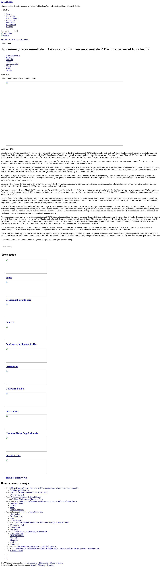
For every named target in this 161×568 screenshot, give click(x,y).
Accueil (8, 14)
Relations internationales (19, 490)
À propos (9, 27)
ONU (12, 508)
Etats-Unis (9, 60)
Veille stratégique (12, 18)
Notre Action (10, 16)
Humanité (14, 540)
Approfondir (10, 20)
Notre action (13, 39)
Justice (12, 505)
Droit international (17, 503)
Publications (10, 22)
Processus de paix (17, 510)
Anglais (33, 565)
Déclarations (24, 39)
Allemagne (10, 58)
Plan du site (43, 563)
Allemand (41, 565)
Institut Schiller (7, 2)
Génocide (14, 538)
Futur (12, 518)
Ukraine (9, 70)
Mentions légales (56, 563)
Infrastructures (15, 520)
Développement (16, 516)
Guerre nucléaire (12, 64)
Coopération (15, 514)
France (8, 62)
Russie (8, 68)
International (15, 527)
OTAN (8, 66)
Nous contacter (31, 563)
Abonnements (11, 25)
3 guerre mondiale (13, 55)
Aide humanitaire (16, 534)
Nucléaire (14, 529)
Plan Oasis (14, 544)
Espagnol (50, 565)
